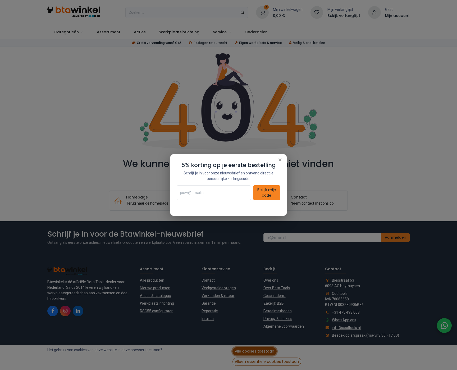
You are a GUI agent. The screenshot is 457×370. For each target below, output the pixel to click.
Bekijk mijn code (266, 192)
